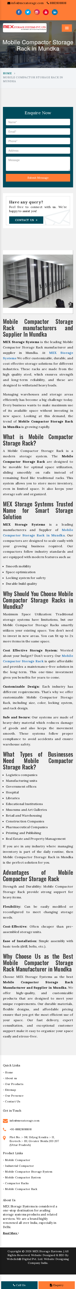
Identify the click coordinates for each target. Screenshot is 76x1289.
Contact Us (24, 220)
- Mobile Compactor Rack (20, 1189)
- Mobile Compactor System (22, 1177)
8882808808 (57, 3)
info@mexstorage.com (27, 3)
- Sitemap (9, 1090)
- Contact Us (11, 1101)
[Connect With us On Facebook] (19, 12)
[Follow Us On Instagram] (37, 12)
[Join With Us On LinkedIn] (55, 12)
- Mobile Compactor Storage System (27, 1171)
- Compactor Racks (16, 1183)
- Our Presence (13, 1095)
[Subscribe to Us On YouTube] (46, 12)
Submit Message (38, 177)
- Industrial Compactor (18, 1166)
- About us (10, 1078)
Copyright (14, 1251)
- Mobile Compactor (16, 1160)
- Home (8, 1072)
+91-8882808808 (21, 1129)
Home (7, 73)
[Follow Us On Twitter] (28, 12)
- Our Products (13, 1084)
